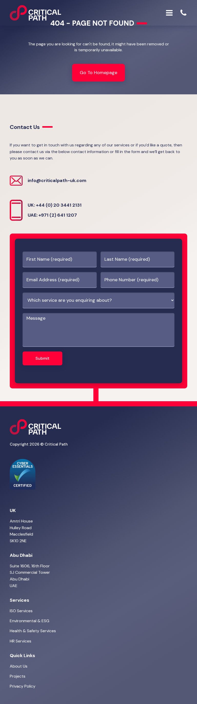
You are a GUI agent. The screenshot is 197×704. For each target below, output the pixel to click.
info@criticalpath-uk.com (57, 180)
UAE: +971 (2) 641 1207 (52, 215)
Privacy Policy (22, 686)
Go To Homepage (98, 72)
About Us (18, 666)
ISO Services (21, 611)
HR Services (20, 641)
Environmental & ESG (29, 620)
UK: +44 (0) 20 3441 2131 (55, 205)
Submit (42, 358)
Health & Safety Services (33, 630)
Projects (17, 676)
